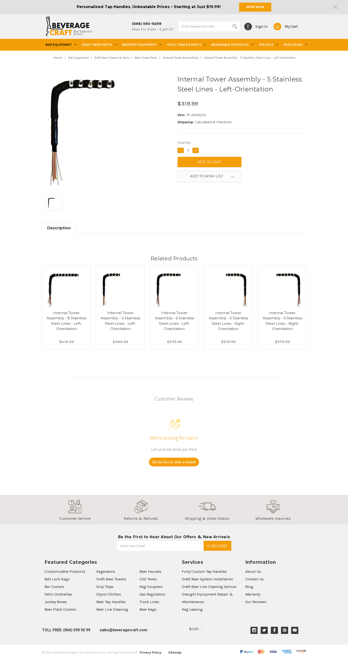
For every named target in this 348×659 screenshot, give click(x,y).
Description (59, 228)
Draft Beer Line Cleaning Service (209, 586)
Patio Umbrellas (58, 594)
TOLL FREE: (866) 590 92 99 (66, 630)
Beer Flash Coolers (60, 609)
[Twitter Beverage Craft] (264, 630)
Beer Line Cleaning (112, 609)
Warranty (252, 594)
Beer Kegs (147, 609)
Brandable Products (230, 44)
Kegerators (105, 571)
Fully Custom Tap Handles (204, 571)
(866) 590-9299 (146, 23)
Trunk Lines (149, 602)
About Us (253, 571)
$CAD (194, 629)
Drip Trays (104, 586)
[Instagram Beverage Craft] (254, 630)
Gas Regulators (152, 594)
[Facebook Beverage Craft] (274, 630)
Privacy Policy (150, 652)
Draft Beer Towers (111, 579)
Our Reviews (255, 602)
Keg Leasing (192, 609)
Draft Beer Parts (97, 44)
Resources (292, 44)
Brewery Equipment (139, 44)
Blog (249, 586)
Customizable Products (65, 571)
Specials (266, 44)
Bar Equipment (59, 44)
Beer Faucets (150, 571)
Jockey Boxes (56, 602)
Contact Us (254, 579)
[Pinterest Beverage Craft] (285, 630)
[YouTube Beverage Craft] (295, 630)
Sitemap (174, 652)
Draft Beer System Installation (207, 579)
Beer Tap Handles (111, 602)
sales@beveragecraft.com (123, 630)
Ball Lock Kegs (57, 579)
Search (235, 26)
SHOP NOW (255, 7)
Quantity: (184, 142)
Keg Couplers (151, 586)
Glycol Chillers (108, 594)
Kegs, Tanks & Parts (184, 44)
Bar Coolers (54, 586)
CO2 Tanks (148, 579)
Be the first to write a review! (174, 462)
